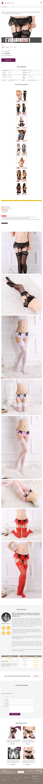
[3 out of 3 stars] (11, 696)
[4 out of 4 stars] (12, 696)
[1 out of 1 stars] (9, 696)
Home (2, 6)
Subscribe (21, 772)
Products (20, 777)
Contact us (16, 779)
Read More (36, 676)
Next (40, 40)
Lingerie (5, 6)
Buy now (9, 60)
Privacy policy (26, 777)
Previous (3, 40)
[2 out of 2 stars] (10, 696)
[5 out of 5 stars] (13, 696)
